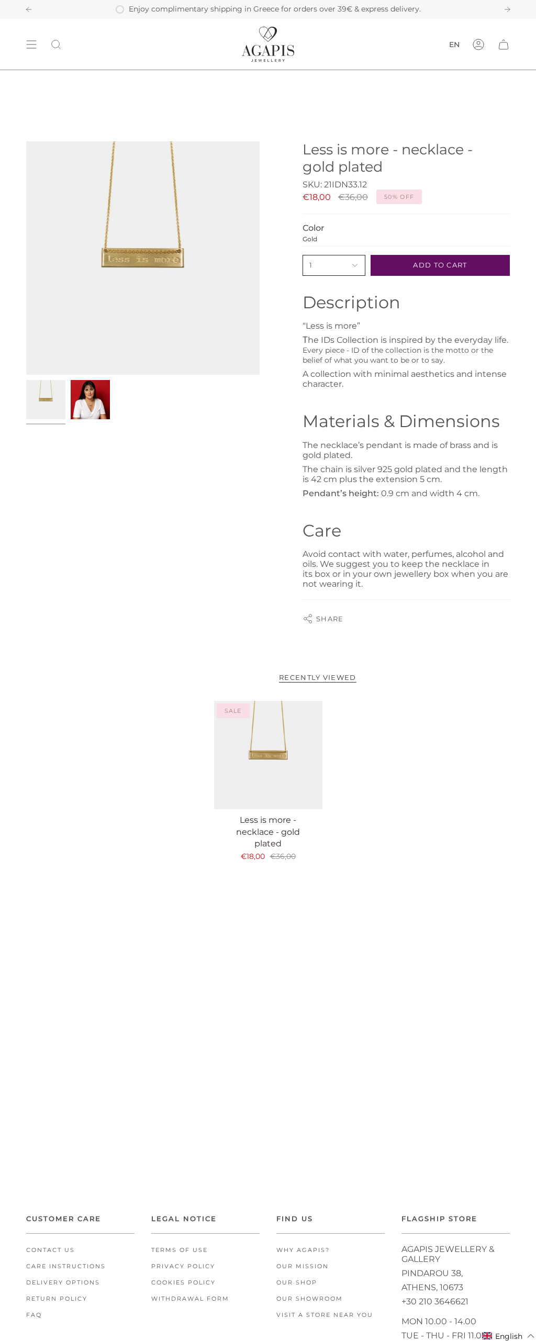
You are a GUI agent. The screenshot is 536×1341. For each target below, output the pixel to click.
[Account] (478, 44)
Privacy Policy (183, 1266)
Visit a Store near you (324, 1315)
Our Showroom (309, 1298)
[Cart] (503, 44)
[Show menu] (31, 44)
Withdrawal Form (190, 1298)
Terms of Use (179, 1250)
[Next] (507, 9)
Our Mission (302, 1266)
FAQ (34, 1315)
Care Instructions (66, 1266)
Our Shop (296, 1282)
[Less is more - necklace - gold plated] (268, 755)
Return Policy (56, 1298)
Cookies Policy (183, 1282)
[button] (508, 1336)
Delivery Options (63, 1282)
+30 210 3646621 (434, 1301)
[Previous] (29, 9)
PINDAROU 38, (432, 1273)
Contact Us (50, 1250)
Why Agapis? (303, 1250)
